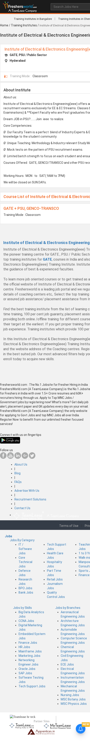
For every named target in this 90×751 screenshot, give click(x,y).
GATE (13, 55)
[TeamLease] (22, 725)
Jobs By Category (22, 540)
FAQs (18, 482)
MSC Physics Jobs (74, 703)
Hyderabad (18, 60)
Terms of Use (68, 525)
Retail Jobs (55, 579)
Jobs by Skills (22, 607)
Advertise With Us (26, 490)
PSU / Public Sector (33, 55)
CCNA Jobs (26, 621)
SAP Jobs (25, 673)
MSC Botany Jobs (73, 699)
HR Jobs (24, 647)
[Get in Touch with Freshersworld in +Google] (25, 457)
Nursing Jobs (70, 695)
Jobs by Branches (67, 607)
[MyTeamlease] (57, 725)
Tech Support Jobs (32, 686)
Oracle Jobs (27, 669)
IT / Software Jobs (25, 549)
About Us (20, 464)
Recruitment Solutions (30, 499)
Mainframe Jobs (30, 651)
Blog (17, 473)
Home (4, 25)
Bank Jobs (26, 592)
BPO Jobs (25, 588)
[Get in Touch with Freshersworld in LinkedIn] (17, 457)
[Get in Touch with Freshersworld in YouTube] (10, 457)
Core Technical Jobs (25, 562)
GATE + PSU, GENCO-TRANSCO (31, 208)
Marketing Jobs (29, 655)
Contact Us (22, 508)
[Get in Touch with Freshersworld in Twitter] (32, 457)
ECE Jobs (67, 664)
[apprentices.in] (41, 731)
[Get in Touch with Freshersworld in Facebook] (3, 457)
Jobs (8, 536)
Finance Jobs (28, 642)
